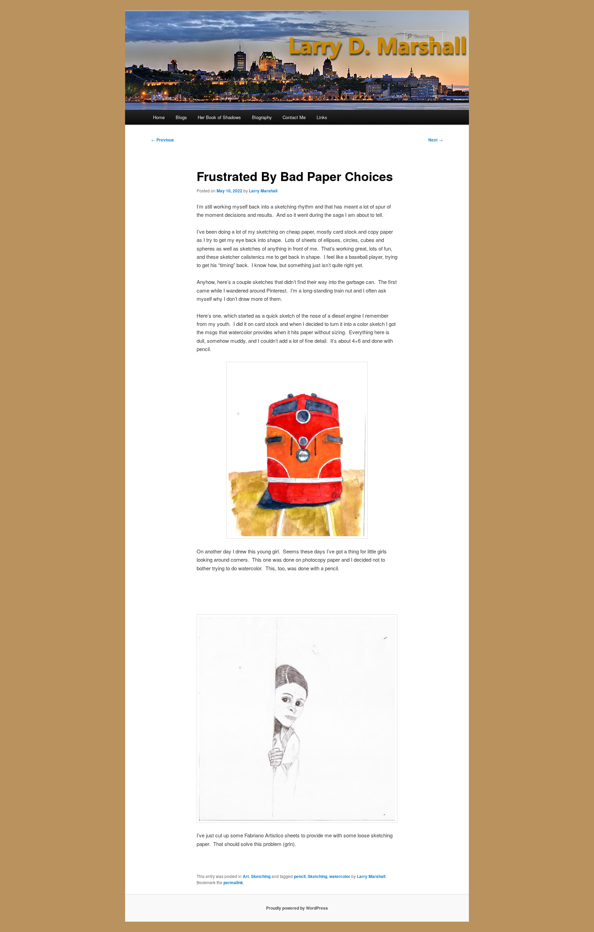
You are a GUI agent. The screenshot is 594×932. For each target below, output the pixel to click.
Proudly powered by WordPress (297, 908)
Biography (262, 117)
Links (322, 117)
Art (246, 876)
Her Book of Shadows (219, 117)
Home (159, 117)
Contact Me (294, 117)
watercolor (339, 876)
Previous (162, 140)
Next (435, 140)
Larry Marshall (263, 191)
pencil (300, 876)
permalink (233, 882)
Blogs (181, 117)
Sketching (261, 876)
